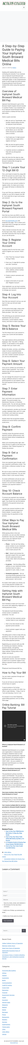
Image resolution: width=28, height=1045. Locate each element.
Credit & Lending (7, 985)
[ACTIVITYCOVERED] (14, 3)
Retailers (4, 1019)
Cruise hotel (5, 987)
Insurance (5, 1000)
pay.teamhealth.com (11, 220)
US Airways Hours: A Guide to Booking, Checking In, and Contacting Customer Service (13, 956)
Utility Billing (7, 852)
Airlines (4, 973)
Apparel (4, 975)
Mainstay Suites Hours (8, 946)
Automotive (5, 978)
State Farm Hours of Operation (11, 948)
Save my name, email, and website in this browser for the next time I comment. (14, 904)
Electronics (5, 990)
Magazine (5, 1005)
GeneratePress (14, 1042)
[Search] (24, 930)
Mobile (4, 1010)
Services (4, 1022)
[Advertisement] (14, 26)
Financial (4, 992)
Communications (7, 983)
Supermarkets (6, 1024)
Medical (4, 1007)
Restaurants (5, 1017)
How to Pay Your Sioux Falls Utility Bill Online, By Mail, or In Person (15, 838)
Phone (4, 1014)
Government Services (8, 995)
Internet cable (6, 1002)
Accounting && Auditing (9, 970)
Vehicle (4, 1034)
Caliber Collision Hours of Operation (12, 943)
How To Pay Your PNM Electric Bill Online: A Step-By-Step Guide (15, 833)
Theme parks (6, 1027)
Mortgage (5, 1012)
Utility (3, 1029)
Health (4, 997)
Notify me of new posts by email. (12, 916)
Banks (4, 980)
